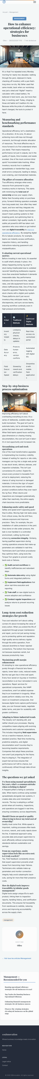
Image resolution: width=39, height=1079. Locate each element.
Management (13, 12)
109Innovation (9, 1034)
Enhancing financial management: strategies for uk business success (18, 1002)
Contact (5, 1065)
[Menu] (34, 2)
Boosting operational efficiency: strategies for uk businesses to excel (18, 988)
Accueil (5, 12)
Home (4, 1050)
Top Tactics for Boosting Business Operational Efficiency (17, 995)
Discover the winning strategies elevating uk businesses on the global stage (19, 1011)
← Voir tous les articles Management (16, 958)
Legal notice (6, 1061)
